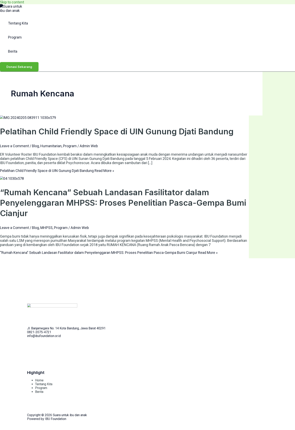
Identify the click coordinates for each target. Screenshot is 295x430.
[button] (19, 66)
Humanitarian (51, 146)
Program (15, 37)
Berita (12, 51)
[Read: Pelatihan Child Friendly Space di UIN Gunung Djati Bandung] (28, 117)
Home (39, 380)
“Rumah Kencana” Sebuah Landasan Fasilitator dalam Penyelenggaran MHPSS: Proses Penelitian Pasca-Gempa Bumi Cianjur (123, 202)
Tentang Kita (18, 23)
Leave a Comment (14, 146)
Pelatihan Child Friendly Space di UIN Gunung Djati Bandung (117, 131)
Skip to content (12, 2)
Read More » (57, 171)
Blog (35, 146)
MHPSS (46, 228)
